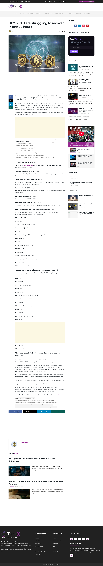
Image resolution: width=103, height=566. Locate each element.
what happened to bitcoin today (24, 404)
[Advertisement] (37, 84)
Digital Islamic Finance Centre (77, 177)
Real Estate (59, 14)
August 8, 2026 (82, 84)
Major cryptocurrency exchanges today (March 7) (30, 153)
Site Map (37, 554)
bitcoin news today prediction (27, 398)
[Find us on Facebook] (75, 26)
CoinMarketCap (28, 165)
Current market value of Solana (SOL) (29, 152)
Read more (36, 473)
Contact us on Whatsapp (87, 1)
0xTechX (12, 463)
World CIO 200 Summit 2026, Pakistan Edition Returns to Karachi (86, 66)
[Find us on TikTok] (87, 539)
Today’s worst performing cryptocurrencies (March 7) (31, 155)
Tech (22, 1)
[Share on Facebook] (11, 97)
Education (30, 14)
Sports (38, 14)
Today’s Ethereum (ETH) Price (25, 145)
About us (78, 14)
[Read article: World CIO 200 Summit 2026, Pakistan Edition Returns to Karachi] (73, 67)
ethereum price (40, 402)
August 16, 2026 (19, 486)
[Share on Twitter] (11, 100)
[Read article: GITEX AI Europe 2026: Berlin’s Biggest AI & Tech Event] (73, 96)
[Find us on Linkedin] (79, 26)
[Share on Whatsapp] (11, 107)
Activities (11, 1)
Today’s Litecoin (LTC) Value (26, 148)
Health (22, 14)
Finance (55, 549)
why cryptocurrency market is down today (27, 407)
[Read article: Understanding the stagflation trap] (73, 206)
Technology (49, 14)
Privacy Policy (39, 546)
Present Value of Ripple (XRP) (27, 150)
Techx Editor (16, 31)
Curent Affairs (56, 551)
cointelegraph (31, 402)
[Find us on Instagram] (83, 26)
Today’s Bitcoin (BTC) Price (24, 143)
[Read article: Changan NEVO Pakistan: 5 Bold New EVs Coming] (73, 198)
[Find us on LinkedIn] (79, 539)
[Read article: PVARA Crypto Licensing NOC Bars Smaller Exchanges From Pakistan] (19, 494)
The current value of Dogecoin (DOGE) (28, 147)
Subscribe (74, 51)
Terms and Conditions (41, 551)
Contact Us (38, 543)
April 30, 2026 (82, 97)
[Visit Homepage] (15, 6)
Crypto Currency (17, 19)
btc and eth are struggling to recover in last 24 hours (30, 400)
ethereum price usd (51, 402)
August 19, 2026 (19, 463)
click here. (60, 395)
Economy (17, 1)
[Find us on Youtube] (87, 26)
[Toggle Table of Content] (52, 141)
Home (15, 14)
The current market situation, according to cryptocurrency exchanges (35, 157)
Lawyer (69, 14)
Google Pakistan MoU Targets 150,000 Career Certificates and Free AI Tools (86, 213)
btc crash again (50, 400)
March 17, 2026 (82, 113)
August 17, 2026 (83, 69)
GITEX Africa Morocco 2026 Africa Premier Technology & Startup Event (86, 110)
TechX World (28, 1)
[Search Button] (93, 7)
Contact (87, 14)
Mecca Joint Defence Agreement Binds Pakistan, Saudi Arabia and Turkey (85, 81)
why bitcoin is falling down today (43, 404)
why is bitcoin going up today (48, 407)
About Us (37, 540)
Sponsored (38, 549)
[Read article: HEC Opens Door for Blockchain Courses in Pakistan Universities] (19, 471)
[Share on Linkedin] (11, 104)
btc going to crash (21, 402)
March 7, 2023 (25, 31)
